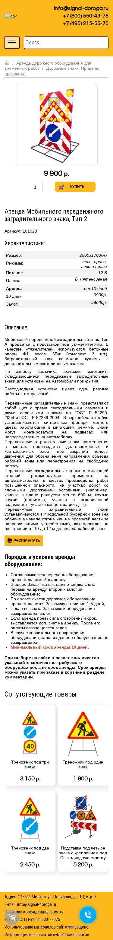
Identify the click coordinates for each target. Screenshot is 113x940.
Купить (77, 187)
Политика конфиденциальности (34, 912)
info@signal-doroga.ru (81, 8)
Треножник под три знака (30, 764)
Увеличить (49, 187)
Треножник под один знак (83, 764)
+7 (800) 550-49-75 (85, 16)
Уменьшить (21, 187)
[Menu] (12, 42)
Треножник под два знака (30, 850)
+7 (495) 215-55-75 (85, 23)
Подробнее (49, 781)
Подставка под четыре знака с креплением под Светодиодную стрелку (83, 853)
